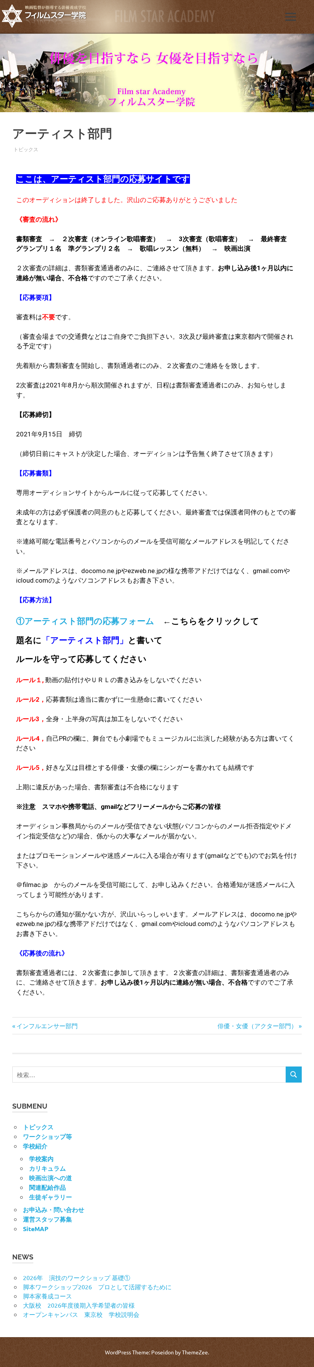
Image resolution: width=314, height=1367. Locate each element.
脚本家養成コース (47, 1296)
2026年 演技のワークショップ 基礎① (76, 1277)
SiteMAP (35, 1229)
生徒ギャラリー (50, 1197)
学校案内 (41, 1159)
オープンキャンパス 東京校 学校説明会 (81, 1314)
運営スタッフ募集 (47, 1219)
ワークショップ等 (47, 1136)
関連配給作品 (47, 1187)
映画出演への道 (50, 1178)
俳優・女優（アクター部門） (257, 1025)
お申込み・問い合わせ (53, 1209)
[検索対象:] (149, 1074)
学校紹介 (35, 1146)
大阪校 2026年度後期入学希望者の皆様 (79, 1305)
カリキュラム (47, 1168)
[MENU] (291, 17)
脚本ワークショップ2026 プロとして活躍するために (97, 1286)
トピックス (25, 149)
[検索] (294, 1074)
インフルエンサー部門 (47, 1025)
